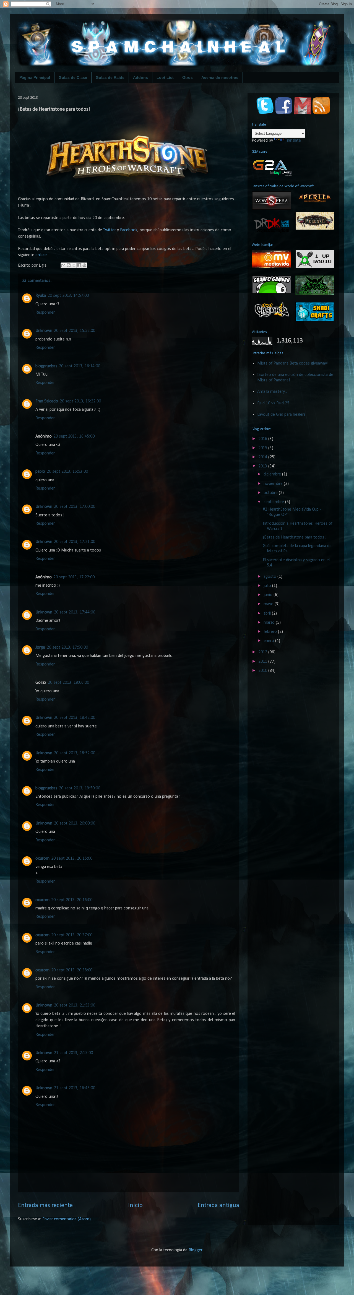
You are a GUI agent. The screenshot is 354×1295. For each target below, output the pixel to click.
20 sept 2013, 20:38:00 (71, 970)
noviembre (274, 484)
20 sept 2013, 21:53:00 (74, 1005)
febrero (271, 632)
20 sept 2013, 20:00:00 (74, 823)
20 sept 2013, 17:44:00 (74, 612)
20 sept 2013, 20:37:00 (71, 935)
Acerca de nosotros (219, 77)
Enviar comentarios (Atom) (66, 1219)
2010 (263, 671)
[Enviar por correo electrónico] (63, 265)
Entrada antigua (218, 1205)
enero (269, 641)
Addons (140, 77)
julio (268, 586)
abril (268, 613)
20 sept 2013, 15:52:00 (74, 331)
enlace (41, 255)
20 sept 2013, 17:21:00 (74, 542)
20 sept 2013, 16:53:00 (67, 471)
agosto (270, 576)
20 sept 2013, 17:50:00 (67, 647)
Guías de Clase (73, 77)
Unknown (43, 331)
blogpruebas (46, 366)
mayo (269, 604)
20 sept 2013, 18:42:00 (74, 718)
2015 (263, 448)
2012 (263, 652)
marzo (270, 622)
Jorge (40, 647)
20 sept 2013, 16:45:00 (74, 436)
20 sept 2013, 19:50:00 (79, 788)
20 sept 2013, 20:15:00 (71, 858)
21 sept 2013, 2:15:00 (73, 1053)
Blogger (195, 1250)
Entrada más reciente (45, 1205)
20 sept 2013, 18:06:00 (68, 682)
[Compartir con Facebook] (79, 265)
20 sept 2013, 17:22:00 (74, 577)
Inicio (135, 1205)
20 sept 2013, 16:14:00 (79, 366)
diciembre (273, 474)
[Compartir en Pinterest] (84, 265)
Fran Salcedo (46, 401)
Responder (45, 312)
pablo (40, 471)
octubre (271, 493)
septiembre (274, 502)
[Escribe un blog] (68, 265)
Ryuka (40, 295)
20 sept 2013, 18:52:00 (74, 753)
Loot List (165, 77)
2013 (263, 466)
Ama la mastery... (272, 391)
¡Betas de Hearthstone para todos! (294, 537)
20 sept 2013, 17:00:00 (74, 507)
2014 (263, 457)
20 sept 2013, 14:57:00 (68, 295)
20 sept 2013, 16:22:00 (80, 401)
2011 (263, 661)
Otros (187, 77)
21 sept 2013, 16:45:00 (74, 1088)
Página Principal (34, 77)
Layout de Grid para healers (281, 414)
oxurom (42, 858)
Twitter (109, 230)
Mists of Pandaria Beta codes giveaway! (293, 363)
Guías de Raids (110, 77)
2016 (263, 439)
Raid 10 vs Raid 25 (273, 403)
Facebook (128, 230)
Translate (293, 140)
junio (269, 595)
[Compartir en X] (74, 265)
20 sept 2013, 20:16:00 (71, 900)
